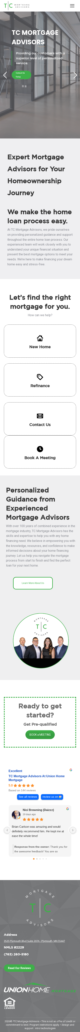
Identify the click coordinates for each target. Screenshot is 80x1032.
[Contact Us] (40, 416)
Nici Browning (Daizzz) (38, 810)
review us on (50, 796)
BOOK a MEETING (40, 734)
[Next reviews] (73, 830)
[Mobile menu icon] (72, 6)
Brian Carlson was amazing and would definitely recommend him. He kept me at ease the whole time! (38, 831)
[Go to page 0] (34, 859)
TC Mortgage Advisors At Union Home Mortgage (37, 778)
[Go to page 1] (37, 858)
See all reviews (28, 796)
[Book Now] (40, 449)
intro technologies (45, 1028)
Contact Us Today (20, 75)
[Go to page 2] (39, 858)
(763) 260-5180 (16, 954)
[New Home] (40, 338)
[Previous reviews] (7, 830)
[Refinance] (40, 377)
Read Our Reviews (19, 968)
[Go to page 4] (46, 858)
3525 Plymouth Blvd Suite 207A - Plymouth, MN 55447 (34, 941)
